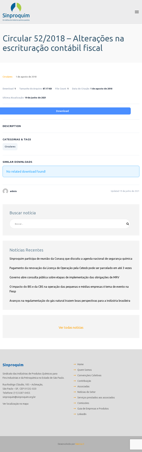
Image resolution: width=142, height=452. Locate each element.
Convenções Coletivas (89, 375)
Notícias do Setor (86, 392)
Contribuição (84, 381)
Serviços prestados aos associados (96, 397)
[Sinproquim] (16, 12)
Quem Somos (84, 369)
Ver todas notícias (71, 327)
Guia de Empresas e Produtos (93, 408)
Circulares (7, 76)
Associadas (83, 386)
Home (80, 364)
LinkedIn (81, 414)
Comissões (83, 403)
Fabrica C (80, 444)
